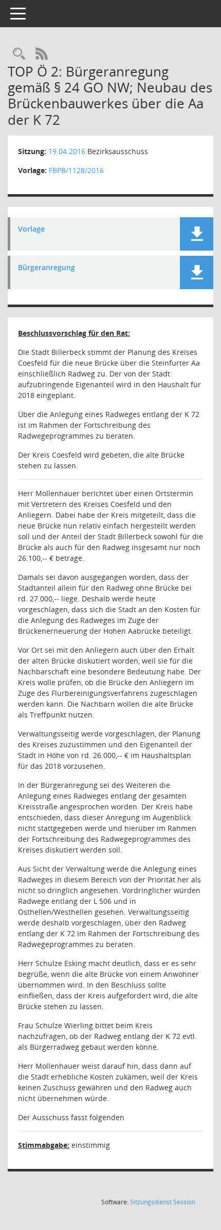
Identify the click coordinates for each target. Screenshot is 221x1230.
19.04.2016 (66, 151)
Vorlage (31, 229)
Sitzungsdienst (162, 1202)
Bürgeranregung (46, 267)
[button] (196, 234)
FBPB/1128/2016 (76, 170)
